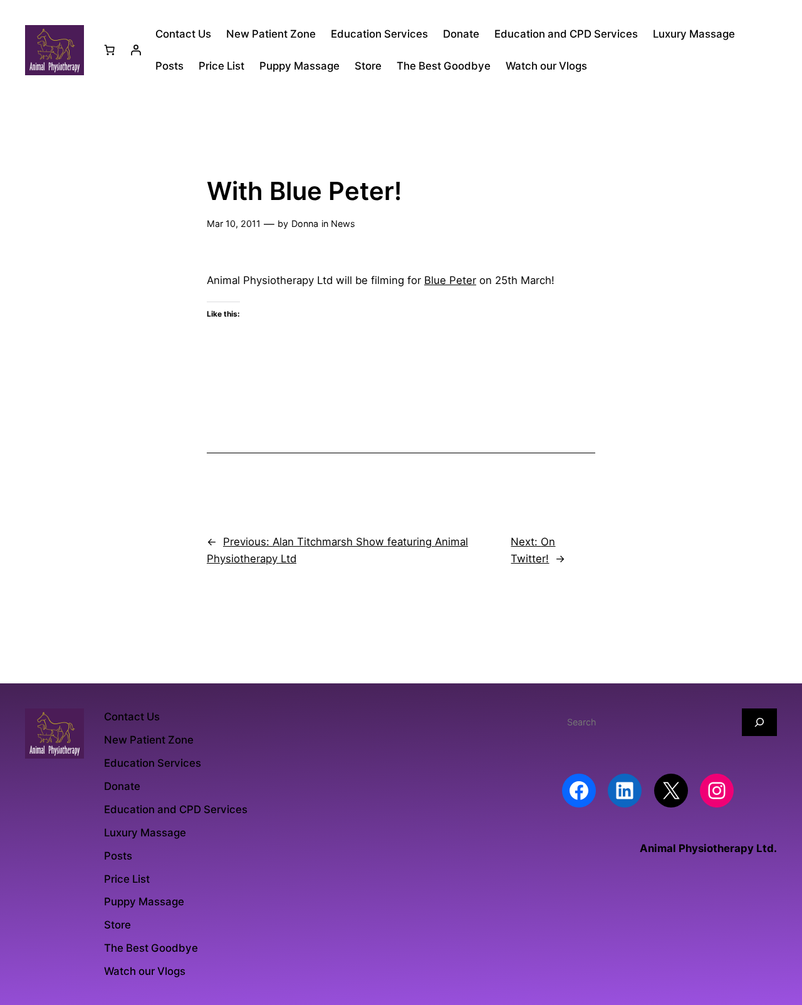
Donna (304, 223)
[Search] (759, 721)
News (343, 223)
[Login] (136, 50)
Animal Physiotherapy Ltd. (708, 848)
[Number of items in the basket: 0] (109, 50)
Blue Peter (450, 280)
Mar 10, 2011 (234, 223)
